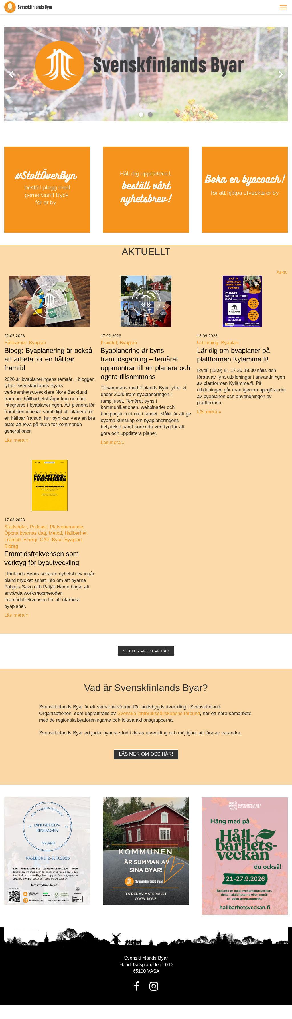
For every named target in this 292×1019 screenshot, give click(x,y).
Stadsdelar (15, 527)
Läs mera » (16, 440)
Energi (30, 539)
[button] (283, 7)
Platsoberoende (66, 527)
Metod (55, 533)
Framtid (109, 342)
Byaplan (37, 342)
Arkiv (282, 272)
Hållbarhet (15, 342)
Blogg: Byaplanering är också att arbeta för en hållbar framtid (48, 359)
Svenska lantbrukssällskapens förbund (158, 713)
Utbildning (207, 342)
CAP (44, 539)
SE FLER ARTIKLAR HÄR (146, 651)
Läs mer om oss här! (146, 754)
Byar (57, 539)
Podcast (38, 527)
